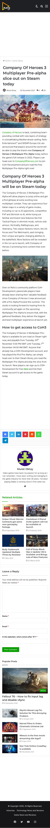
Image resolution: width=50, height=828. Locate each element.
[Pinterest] (25, 434)
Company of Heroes (12, 132)
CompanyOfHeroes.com (27, 161)
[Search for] (41, 7)
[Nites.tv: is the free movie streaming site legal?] (10, 738)
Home (7, 61)
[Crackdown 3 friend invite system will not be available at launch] (37, 510)
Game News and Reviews (25, 815)
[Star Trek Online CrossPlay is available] (10, 749)
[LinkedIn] (18, 434)
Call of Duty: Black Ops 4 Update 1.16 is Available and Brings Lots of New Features (37, 553)
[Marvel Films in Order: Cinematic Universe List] (10, 727)
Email (5, 626)
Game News (17, 61)
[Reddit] (32, 434)
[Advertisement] (25, 34)
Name (5, 616)
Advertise (10, 810)
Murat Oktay (11, 90)
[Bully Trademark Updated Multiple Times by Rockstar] (13, 541)
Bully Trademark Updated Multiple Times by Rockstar (11, 552)
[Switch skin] (36, 7)
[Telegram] (5, 440)
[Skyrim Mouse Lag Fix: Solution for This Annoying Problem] (10, 713)
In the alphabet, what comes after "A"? (19, 637)
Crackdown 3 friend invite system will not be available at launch (37, 523)
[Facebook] (5, 434)
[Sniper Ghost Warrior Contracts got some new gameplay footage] (13, 510)
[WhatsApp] (38, 434)
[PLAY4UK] (8, 6)
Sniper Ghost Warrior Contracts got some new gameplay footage (13, 523)
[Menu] (46, 7)
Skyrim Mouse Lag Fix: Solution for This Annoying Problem (33, 713)
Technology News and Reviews (30, 810)
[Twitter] (12, 434)
